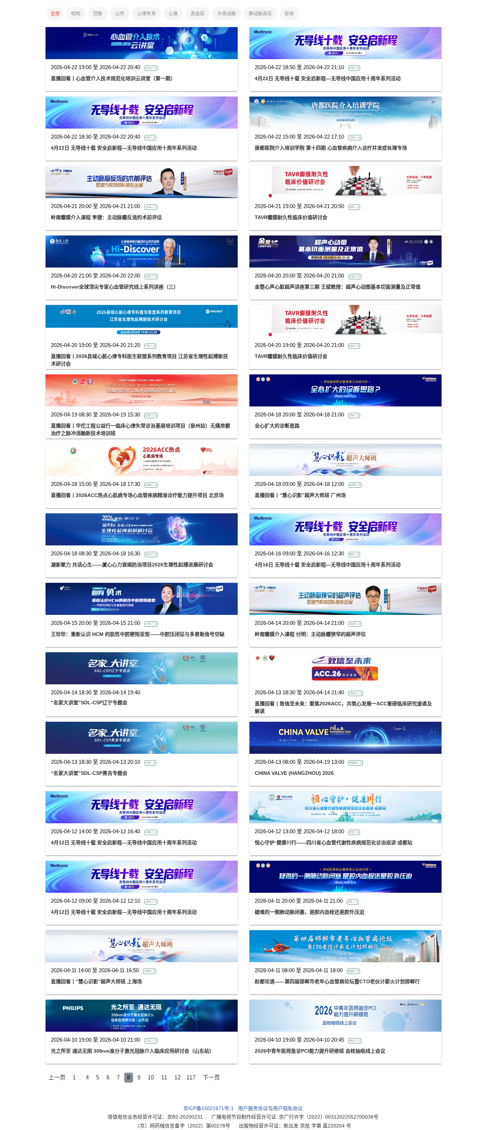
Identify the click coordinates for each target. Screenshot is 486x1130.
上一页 (56, 1077)
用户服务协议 (253, 1108)
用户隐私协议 (288, 1108)
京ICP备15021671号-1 (208, 1108)
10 (151, 1077)
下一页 (211, 1077)
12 (177, 1077)
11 (164, 1077)
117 (191, 1077)
